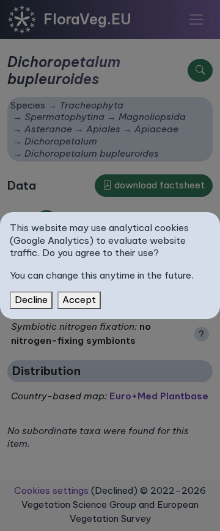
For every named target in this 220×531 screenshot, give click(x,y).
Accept (79, 299)
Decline (31, 299)
